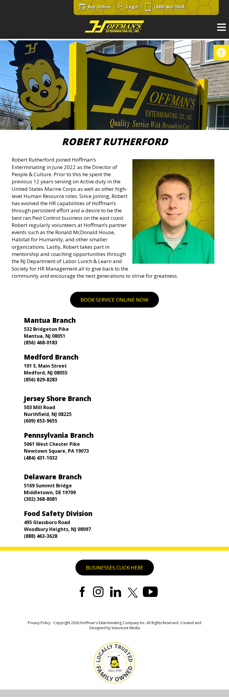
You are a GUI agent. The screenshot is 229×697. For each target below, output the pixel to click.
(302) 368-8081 (40, 499)
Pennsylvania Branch (59, 435)
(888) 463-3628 (40, 536)
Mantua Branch (50, 320)
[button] (221, 52)
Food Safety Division (58, 513)
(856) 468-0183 (40, 342)
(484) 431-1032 (40, 458)
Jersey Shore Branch (57, 398)
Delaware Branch (53, 476)
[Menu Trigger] (221, 26)
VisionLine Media (126, 627)
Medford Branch (51, 356)
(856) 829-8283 (40, 379)
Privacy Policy (39, 622)
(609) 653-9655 (40, 420)
